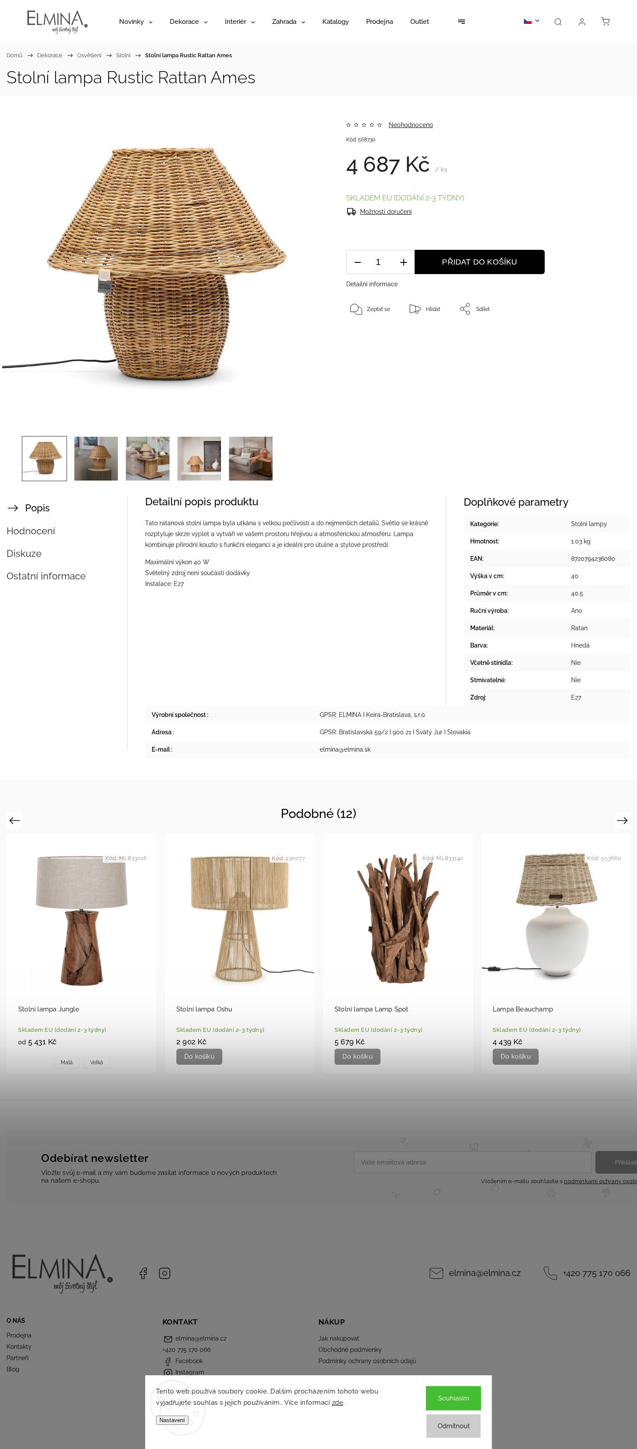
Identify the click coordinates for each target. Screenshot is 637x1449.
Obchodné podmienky (350, 1349)
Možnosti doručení (386, 211)
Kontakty (19, 1346)
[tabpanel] (81, 953)
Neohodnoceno (411, 125)
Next (624, 820)
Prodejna (19, 1335)
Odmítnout (454, 1426)
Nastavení (172, 1420)
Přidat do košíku (479, 262)
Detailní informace (372, 284)
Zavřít (588, 337)
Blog (13, 1369)
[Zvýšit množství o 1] (403, 262)
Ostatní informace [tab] (46, 576)
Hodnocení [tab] (30, 530)
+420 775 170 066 (596, 1273)
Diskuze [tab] (24, 553)
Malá (67, 1063)
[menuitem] (136, 21)
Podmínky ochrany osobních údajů (367, 1360)
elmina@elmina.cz (485, 1273)
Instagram (164, 1273)
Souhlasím (453, 1398)
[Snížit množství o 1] (357, 262)
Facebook (143, 1273)
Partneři (17, 1357)
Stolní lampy (589, 523)
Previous (16, 820)
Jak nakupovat (338, 1338)
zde (338, 1402)
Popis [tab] (37, 508)
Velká (96, 1063)
